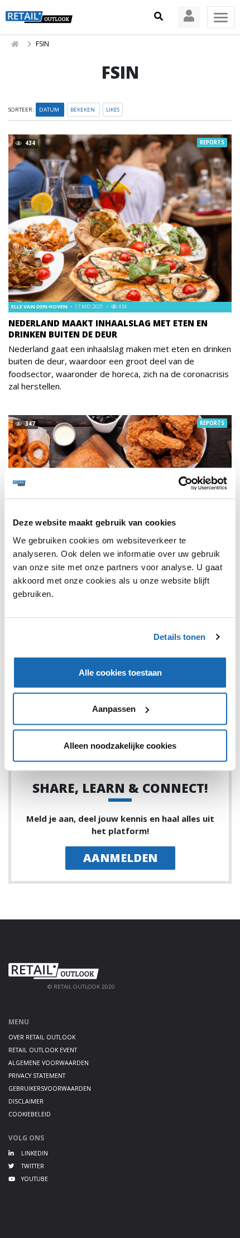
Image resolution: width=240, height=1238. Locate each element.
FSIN (42, 44)
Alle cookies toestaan (120, 672)
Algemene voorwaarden (48, 1063)
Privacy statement (36, 1076)
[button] (158, 17)
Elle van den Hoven (40, 306)
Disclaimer (26, 1101)
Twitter (32, 1166)
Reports (212, 142)
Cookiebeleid (29, 1114)
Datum (50, 109)
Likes (112, 109)
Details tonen (179, 637)
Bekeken (83, 109)
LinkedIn (34, 1153)
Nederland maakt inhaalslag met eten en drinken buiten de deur (108, 328)
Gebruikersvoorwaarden (49, 1088)
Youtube (34, 1179)
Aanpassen (114, 709)
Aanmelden (120, 857)
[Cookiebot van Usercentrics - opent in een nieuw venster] (178, 483)
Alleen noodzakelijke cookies (120, 745)
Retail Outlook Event (42, 1050)
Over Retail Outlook (41, 1037)
